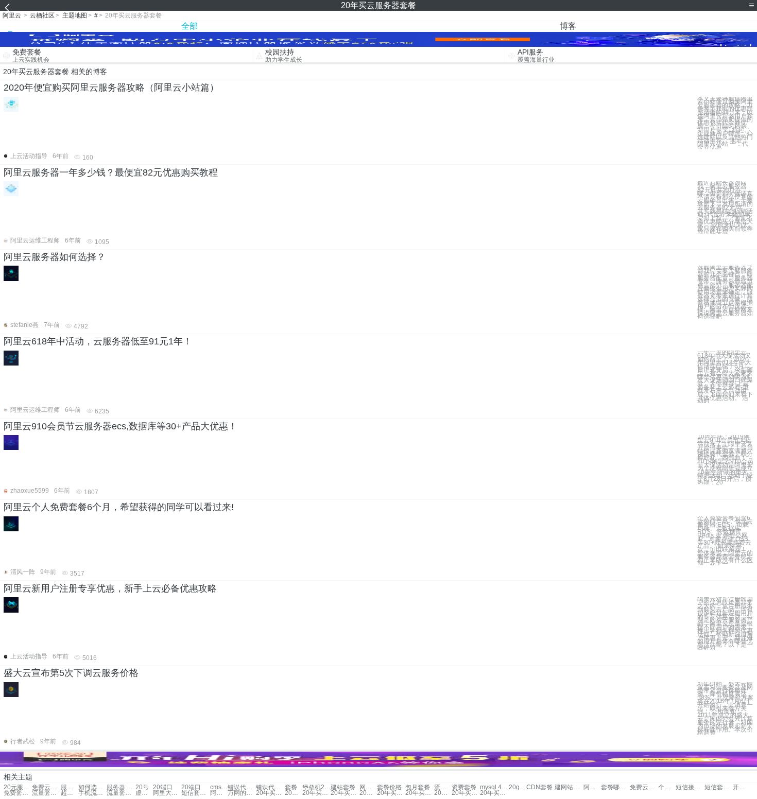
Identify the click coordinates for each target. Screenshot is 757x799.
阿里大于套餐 (592, 787)
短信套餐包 (718, 787)
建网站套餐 (569, 787)
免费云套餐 (644, 787)
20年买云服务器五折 (494, 793)
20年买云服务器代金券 (293, 793)
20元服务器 (18, 787)
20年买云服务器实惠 (391, 793)
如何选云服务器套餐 (92, 787)
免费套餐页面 (18, 793)
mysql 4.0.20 (494, 787)
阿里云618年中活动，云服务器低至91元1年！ (98, 341)
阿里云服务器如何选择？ (55, 257)
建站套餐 (343, 787)
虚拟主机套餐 (144, 793)
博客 (568, 26)
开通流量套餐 (741, 787)
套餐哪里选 (615, 787)
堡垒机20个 (316, 787)
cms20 (219, 787)
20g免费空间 (517, 787)
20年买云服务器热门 (443, 793)
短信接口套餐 (690, 787)
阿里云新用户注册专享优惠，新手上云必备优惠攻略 (110, 588)
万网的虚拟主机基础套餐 (242, 793)
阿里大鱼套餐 (167, 793)
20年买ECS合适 (368, 793)
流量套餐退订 (46, 793)
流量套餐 (443, 787)
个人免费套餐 (667, 787)
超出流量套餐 (69, 793)
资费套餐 (464, 787)
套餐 (291, 787)
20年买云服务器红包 (316, 793)
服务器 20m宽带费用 (121, 787)
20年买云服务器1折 (466, 793)
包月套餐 (417, 787)
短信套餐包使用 (195, 793)
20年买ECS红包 (345, 793)
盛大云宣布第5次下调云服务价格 (71, 673)
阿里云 (12, 15)
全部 (189, 26)
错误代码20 (242, 787)
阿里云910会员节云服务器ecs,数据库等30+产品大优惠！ (120, 426)
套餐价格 (389, 787)
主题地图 (74, 15)
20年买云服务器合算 (419, 793)
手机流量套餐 (92, 793)
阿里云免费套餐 (219, 793)
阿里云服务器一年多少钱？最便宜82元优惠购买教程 (111, 172)
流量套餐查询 (121, 793)
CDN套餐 (539, 787)
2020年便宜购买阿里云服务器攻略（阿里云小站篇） (111, 87)
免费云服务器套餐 (46, 787)
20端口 (163, 787)
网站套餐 (368, 787)
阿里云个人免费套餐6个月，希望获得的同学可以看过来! (119, 507)
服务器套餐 (69, 787)
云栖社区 (42, 15)
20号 (142, 787)
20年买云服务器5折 (270, 793)
